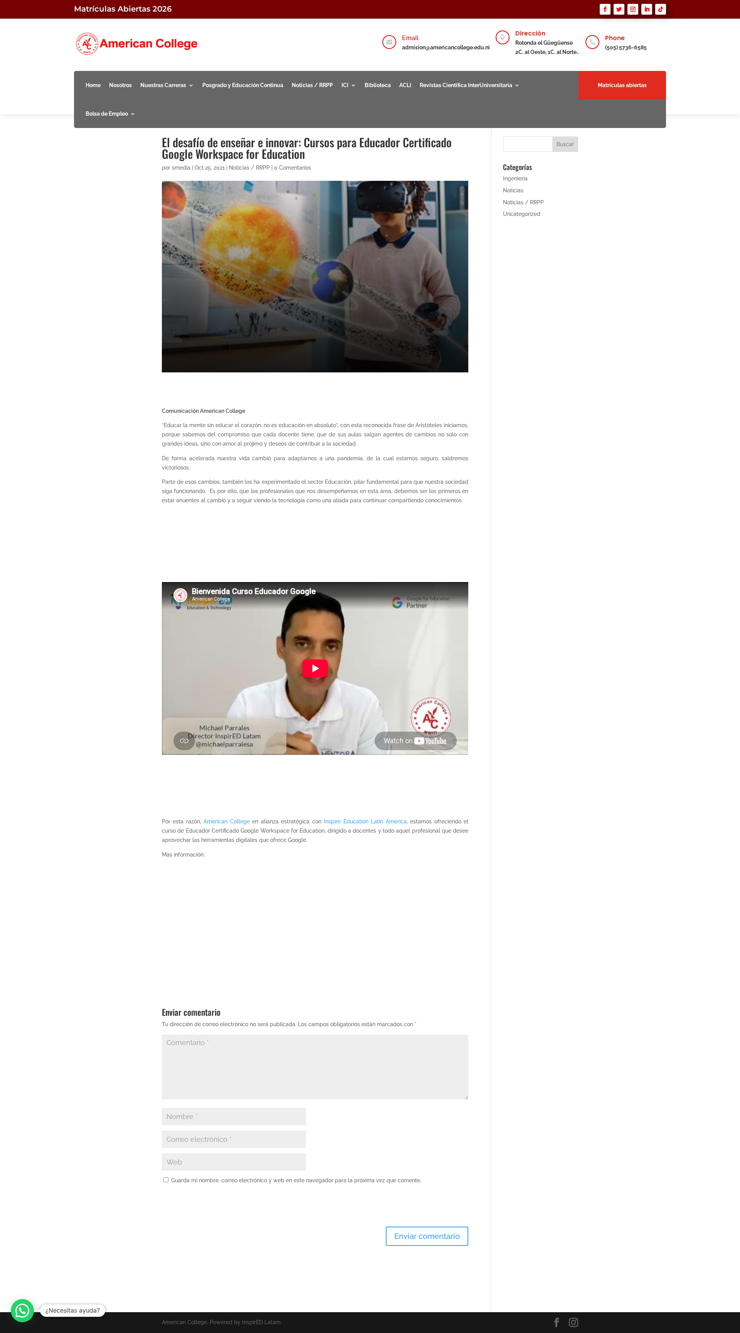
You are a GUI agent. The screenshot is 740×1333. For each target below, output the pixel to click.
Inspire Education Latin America (365, 821)
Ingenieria (515, 178)
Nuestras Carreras (163, 85)
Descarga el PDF (199, 931)
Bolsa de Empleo (107, 114)
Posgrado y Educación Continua (242, 85)
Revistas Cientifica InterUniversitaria (466, 85)
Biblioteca (378, 85)
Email (410, 38)
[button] (22, 1310)
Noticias (513, 190)
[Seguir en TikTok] (660, 9)
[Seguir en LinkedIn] (646, 9)
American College (226, 821)
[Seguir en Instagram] (632, 9)
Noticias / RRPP (312, 85)
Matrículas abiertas (622, 85)
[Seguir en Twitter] (619, 9)
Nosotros (120, 85)
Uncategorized (521, 214)
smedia (181, 168)
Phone (615, 38)
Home (93, 85)
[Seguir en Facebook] (605, 9)
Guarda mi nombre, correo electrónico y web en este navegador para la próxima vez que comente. (296, 1180)
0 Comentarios (292, 168)
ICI (344, 85)
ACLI (405, 85)
